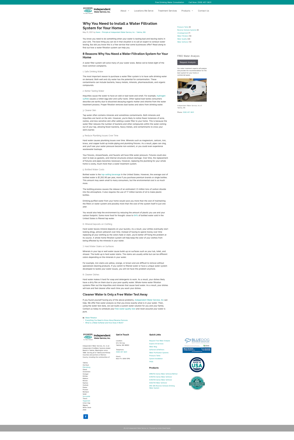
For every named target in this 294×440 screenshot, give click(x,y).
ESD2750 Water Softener (158, 383)
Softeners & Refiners (156, 350)
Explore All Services (156, 344)
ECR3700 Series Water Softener (160, 380)
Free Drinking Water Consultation (169, 2)
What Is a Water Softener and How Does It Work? (104, 323)
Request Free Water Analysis (159, 341)
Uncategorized (182, 33)
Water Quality (182, 39)
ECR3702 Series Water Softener (160, 377)
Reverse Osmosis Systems (186, 30)
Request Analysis (188, 62)
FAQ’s (151, 361)
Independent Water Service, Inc (149, 300)
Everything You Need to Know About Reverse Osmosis (106, 320)
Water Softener (182, 42)
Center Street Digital (164, 428)
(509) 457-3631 (188, 112)
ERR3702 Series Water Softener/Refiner (163, 374)
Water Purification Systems (158, 353)
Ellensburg (86, 367)
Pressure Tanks (182, 27)
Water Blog (153, 347)
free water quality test (125, 309)
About (123, 11)
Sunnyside (86, 396)
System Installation (156, 358)
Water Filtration (91, 318)
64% (136, 215)
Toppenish (86, 401)
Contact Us (203, 11)
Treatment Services (167, 11)
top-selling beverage (110, 174)
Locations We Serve (143, 11)
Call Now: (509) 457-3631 (200, 2)
